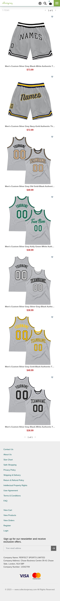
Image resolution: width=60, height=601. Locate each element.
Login (5, 531)
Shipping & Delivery (12, 475)
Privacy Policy (9, 470)
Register (7, 525)
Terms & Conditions (12, 496)
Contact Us (8, 449)
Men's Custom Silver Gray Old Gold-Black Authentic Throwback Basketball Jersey (30, 186)
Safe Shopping (9, 465)
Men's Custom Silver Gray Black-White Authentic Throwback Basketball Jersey (30, 427)
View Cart (7, 510)
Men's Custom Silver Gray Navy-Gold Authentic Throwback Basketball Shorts (30, 126)
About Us (7, 454)
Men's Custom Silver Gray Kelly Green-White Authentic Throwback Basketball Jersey (30, 246)
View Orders (8, 520)
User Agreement (10, 490)
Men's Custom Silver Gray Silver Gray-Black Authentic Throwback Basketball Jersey (30, 306)
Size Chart (8, 460)
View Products (9, 515)
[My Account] (40, 3)
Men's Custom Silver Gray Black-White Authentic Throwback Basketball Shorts (30, 66)
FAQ (5, 501)
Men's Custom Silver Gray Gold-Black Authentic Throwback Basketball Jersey (30, 366)
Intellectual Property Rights (15, 485)
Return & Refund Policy (13, 480)
